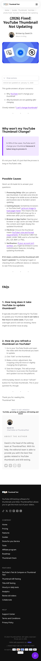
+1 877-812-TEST (28, 646)
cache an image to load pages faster (21, 209)
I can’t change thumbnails (26, 107)
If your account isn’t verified (20, 244)
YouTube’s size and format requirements (20, 233)
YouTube (14, 94)
